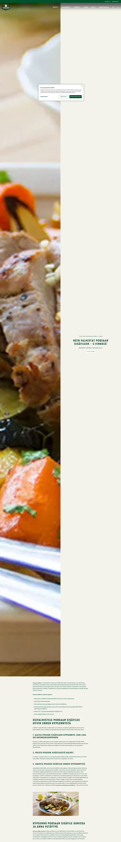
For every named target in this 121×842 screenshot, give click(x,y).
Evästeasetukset (44, 96)
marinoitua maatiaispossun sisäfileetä (65, 785)
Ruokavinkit (66, 7)
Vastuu (86, 7)
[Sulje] (81, 85)
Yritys (93, 7)
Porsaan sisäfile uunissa (39, 831)
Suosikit (107, 1)
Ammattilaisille (104, 7)
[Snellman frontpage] (6, 7)
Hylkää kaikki (64, 96)
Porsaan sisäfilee (91, 351)
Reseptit (55, 7)
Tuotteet (77, 7)
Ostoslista (114, 1)
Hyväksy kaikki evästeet (75, 96)
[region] (61, 92)
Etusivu (80, 336)
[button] (59, 7)
